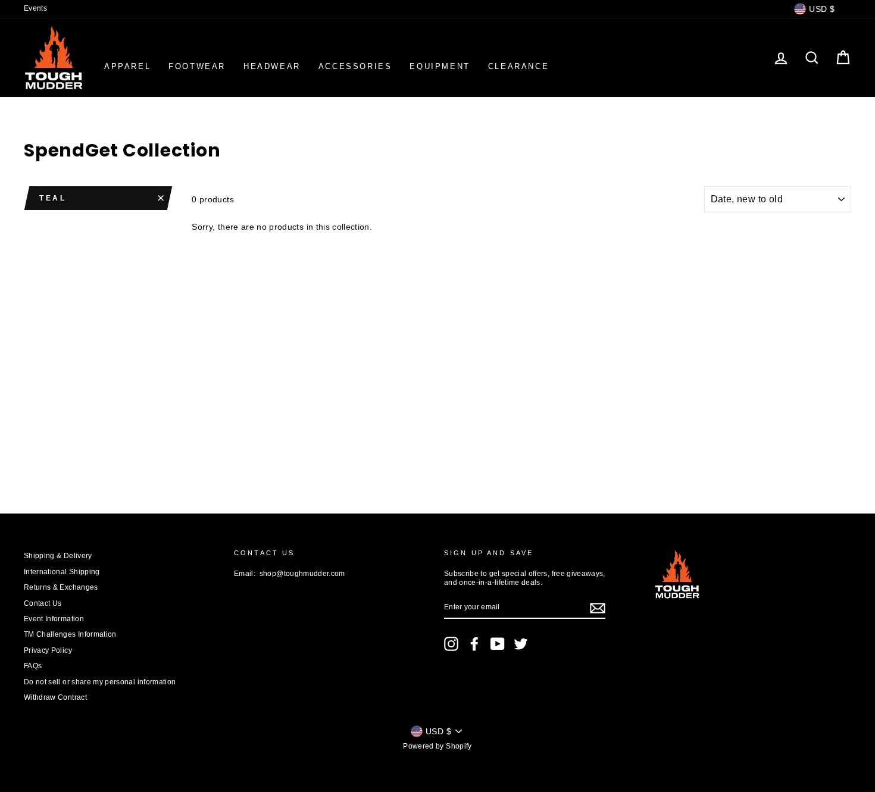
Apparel (127, 66)
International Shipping (62, 572)
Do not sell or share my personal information (100, 682)
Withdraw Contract (55, 697)
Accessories (355, 66)
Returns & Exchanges (61, 587)
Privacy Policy (48, 650)
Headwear (272, 66)
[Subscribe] (597, 608)
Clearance (518, 66)
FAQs (33, 666)
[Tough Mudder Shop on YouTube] (497, 644)
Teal (52, 198)
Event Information (54, 619)
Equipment (440, 66)
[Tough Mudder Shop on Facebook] (474, 644)
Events (35, 8)
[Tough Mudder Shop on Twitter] (521, 644)
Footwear (197, 66)
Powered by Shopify (437, 746)
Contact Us (43, 603)
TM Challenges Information (70, 634)
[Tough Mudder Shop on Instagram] (451, 644)
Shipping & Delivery (58, 556)
